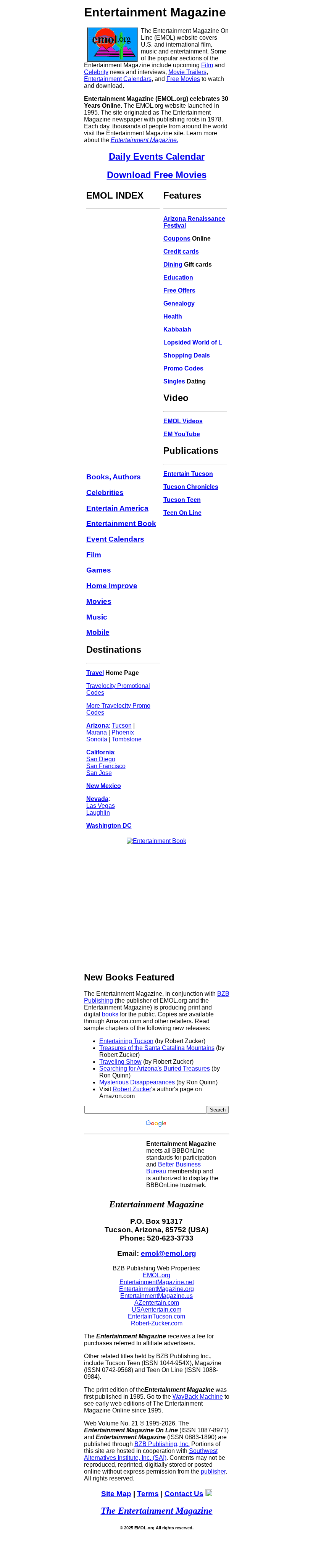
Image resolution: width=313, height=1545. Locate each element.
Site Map (116, 1494)
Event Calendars (115, 539)
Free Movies (183, 79)
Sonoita (96, 739)
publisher (213, 1471)
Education (178, 277)
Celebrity (96, 72)
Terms (148, 1494)
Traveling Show (120, 1061)
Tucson (122, 725)
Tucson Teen (182, 500)
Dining (172, 264)
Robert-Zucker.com (156, 1323)
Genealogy (179, 303)
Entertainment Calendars (118, 79)
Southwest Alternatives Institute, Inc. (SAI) (151, 1454)
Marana (96, 732)
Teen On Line (182, 513)
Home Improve (111, 586)
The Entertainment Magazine (157, 1511)
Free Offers (179, 290)
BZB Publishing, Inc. (162, 1444)
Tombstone (127, 739)
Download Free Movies (157, 175)
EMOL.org (156, 1275)
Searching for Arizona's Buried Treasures (154, 1068)
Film (207, 65)
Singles (174, 381)
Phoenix (122, 732)
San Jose (99, 773)
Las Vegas (100, 805)
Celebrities (105, 493)
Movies (98, 601)
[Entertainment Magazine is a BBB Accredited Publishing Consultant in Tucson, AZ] (106, 1164)
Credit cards (181, 251)
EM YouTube (181, 434)
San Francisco (106, 766)
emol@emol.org (168, 1253)
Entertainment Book (121, 523)
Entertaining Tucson (126, 1041)
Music (96, 617)
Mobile (98, 632)
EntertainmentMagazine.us (156, 1296)
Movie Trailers (187, 72)
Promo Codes (183, 368)
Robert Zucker (132, 1089)
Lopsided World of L (192, 342)
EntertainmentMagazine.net (156, 1282)
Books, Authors (113, 477)
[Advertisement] (123, 327)
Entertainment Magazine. (144, 140)
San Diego (100, 759)
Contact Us (184, 1494)
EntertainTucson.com (156, 1316)
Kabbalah (177, 329)
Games (98, 570)
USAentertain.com (156, 1309)
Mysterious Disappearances (137, 1082)
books (110, 1014)
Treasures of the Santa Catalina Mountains (157, 1048)
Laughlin (98, 812)
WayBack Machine (198, 1396)
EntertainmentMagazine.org (156, 1289)
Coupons (176, 238)
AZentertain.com (156, 1302)
